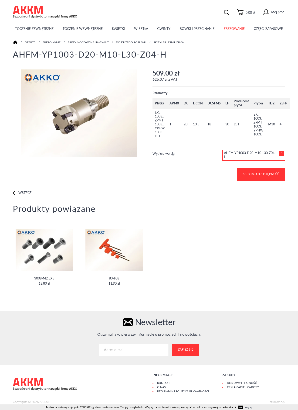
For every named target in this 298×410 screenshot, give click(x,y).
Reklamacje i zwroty (243, 387)
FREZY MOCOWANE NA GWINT (88, 42)
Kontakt (163, 383)
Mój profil (277, 12)
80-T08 (114, 278)
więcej (248, 407)
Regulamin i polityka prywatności (183, 391)
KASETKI (118, 29)
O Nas (161, 387)
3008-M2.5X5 (44, 278)
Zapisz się (185, 349)
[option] (79, 113)
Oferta (30, 42)
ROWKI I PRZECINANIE (197, 29)
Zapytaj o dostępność (261, 174)
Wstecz (24, 193)
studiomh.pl (277, 402)
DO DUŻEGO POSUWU (131, 42)
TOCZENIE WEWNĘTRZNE (83, 29)
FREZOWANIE (234, 29)
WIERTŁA (141, 29)
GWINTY (163, 29)
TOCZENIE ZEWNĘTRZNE (34, 29)
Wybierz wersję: (163, 153)
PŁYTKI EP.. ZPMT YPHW (168, 42)
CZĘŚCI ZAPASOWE (268, 29)
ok (240, 407)
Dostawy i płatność (242, 383)
